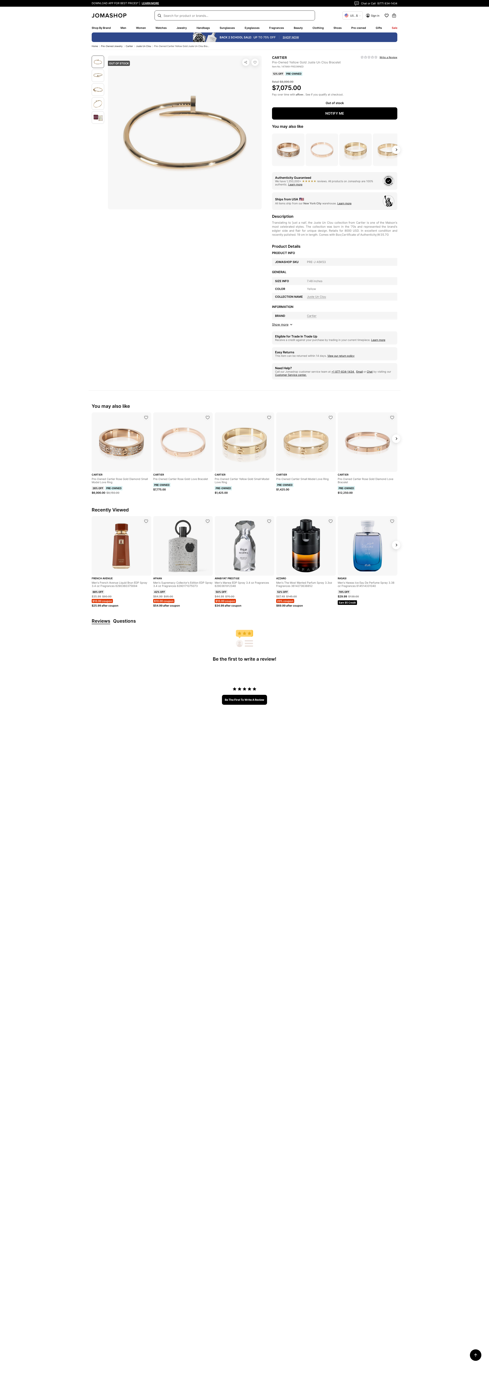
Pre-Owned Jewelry (112, 46)
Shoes (338, 27)
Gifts (379, 27)
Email (359, 371)
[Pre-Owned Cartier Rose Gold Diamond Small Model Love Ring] (146, 417)
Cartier (129, 46)
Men (123, 27)
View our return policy (341, 355)
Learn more (295, 184)
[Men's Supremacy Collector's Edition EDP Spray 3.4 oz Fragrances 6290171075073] (207, 521)
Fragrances (276, 27)
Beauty (298, 27)
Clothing (318, 27)
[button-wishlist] (386, 15)
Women (141, 27)
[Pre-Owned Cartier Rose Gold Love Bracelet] (207, 417)
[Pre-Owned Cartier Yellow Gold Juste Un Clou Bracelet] (255, 62)
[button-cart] (394, 15)
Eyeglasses (252, 27)
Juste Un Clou (143, 46)
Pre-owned (358, 27)
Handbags (203, 27)
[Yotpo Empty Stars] (369, 57)
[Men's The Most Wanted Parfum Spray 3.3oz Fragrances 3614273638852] (330, 521)
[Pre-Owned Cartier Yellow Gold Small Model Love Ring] (269, 417)
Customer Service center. (291, 374)
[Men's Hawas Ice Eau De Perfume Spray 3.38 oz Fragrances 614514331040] (392, 521)
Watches (161, 27)
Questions (124, 621)
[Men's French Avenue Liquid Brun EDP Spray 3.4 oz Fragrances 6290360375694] (146, 521)
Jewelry (181, 27)
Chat (370, 371)
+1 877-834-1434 (343, 371)
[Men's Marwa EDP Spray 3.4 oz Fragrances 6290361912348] (269, 521)
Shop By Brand (101, 27)
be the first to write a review (244, 699)
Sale (394, 27)
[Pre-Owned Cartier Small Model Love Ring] (330, 417)
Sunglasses (227, 27)
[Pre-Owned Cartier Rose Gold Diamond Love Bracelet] (392, 417)
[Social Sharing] (245, 62)
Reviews (101, 621)
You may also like (287, 126)
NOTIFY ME (334, 113)
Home (95, 46)
